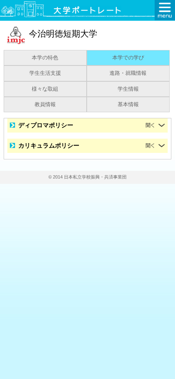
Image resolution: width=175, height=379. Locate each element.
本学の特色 (45, 58)
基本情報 (128, 104)
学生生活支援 (45, 73)
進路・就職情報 (128, 73)
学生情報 (128, 89)
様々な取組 (45, 89)
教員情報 (45, 104)
